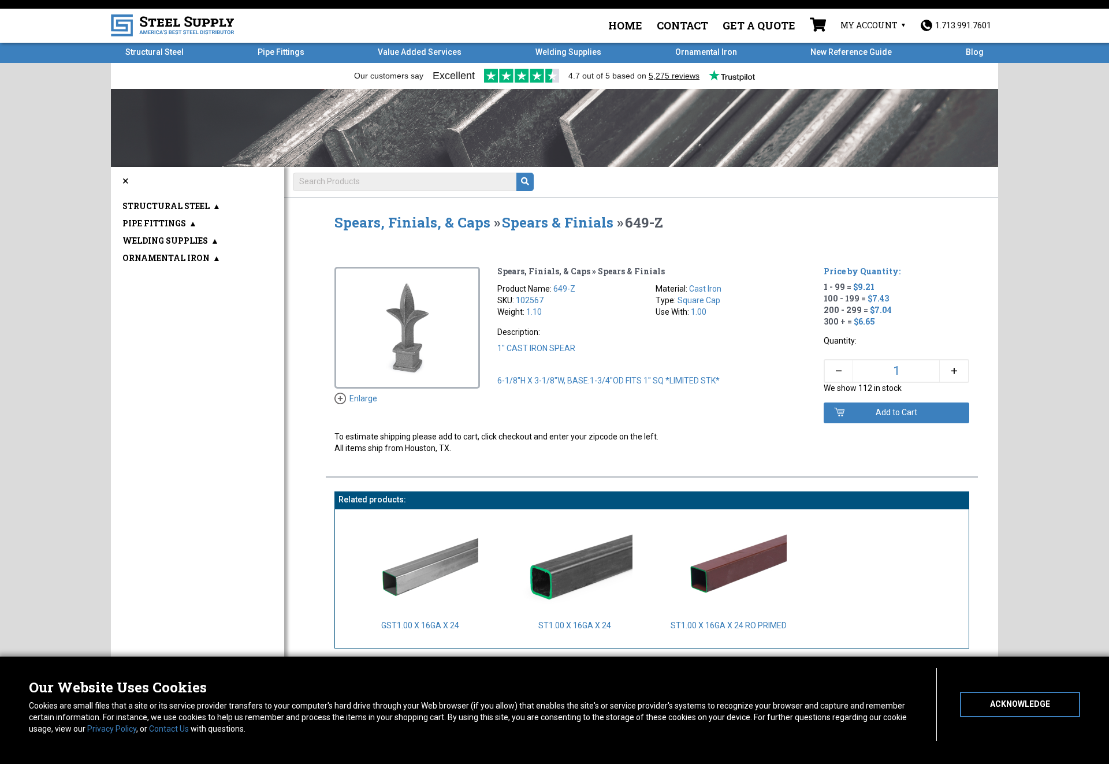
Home (625, 25)
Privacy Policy (111, 728)
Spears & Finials (557, 222)
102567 (530, 300)
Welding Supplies (568, 52)
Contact (682, 25)
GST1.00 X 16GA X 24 (420, 625)
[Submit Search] (525, 182)
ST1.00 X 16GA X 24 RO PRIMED (729, 625)
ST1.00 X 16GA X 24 (574, 625)
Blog (975, 52)
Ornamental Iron (706, 52)
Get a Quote (759, 25)
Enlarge (363, 398)
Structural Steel (154, 52)
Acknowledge (1020, 704)
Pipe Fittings (281, 52)
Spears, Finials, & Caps (412, 222)
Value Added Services (420, 52)
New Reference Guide (851, 52)
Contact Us (169, 728)
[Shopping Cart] (818, 26)
